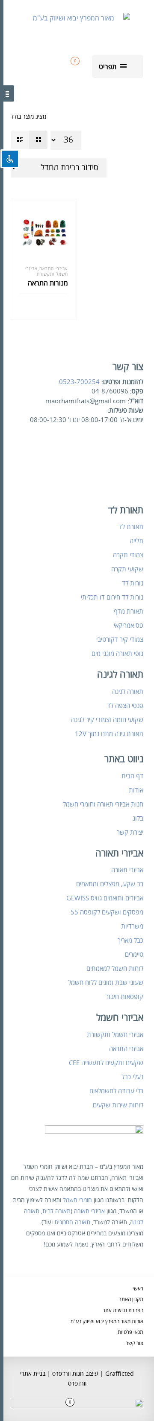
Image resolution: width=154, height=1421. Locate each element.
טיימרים (134, 954)
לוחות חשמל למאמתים (114, 969)
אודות (136, 790)
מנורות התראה (48, 283)
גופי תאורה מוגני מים (117, 654)
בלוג (138, 818)
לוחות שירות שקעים (118, 1105)
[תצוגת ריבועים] (38, 140)
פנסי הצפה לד (125, 706)
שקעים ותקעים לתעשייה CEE (106, 1063)
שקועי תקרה (127, 569)
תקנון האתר (131, 1299)
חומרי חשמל (77, 1200)
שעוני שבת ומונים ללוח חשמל (105, 983)
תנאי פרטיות (130, 1332)
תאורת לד (130, 527)
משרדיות (132, 926)
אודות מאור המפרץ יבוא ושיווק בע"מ (107, 1322)
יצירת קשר (130, 832)
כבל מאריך (130, 940)
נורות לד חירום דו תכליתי (112, 597)
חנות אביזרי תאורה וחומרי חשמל (103, 804)
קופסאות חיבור (124, 997)
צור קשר (134, 1343)
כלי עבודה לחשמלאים (116, 1091)
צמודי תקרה (128, 555)
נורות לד (132, 583)
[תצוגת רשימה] (20, 140)
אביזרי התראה (53, 268)
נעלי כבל (132, 1077)
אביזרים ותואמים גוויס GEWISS (104, 898)
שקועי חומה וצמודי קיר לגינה (107, 720)
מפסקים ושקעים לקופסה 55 (107, 912)
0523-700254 (79, 382)
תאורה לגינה (127, 692)
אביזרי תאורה (127, 870)
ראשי (138, 1289)
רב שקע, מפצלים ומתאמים (109, 884)
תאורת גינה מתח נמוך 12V (109, 734)
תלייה (136, 541)
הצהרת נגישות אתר (123, 1310)
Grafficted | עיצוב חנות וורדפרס (92, 1373)
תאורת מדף (128, 611)
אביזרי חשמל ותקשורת (46, 271)
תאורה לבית (56, 1211)
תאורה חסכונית (72, 1222)
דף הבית (132, 776)
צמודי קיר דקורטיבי (119, 640)
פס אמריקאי (128, 625)
